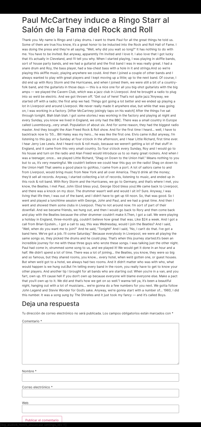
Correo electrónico (37, 387)
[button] (139, 7)
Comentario (32, 321)
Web (25, 402)
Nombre (29, 371)
